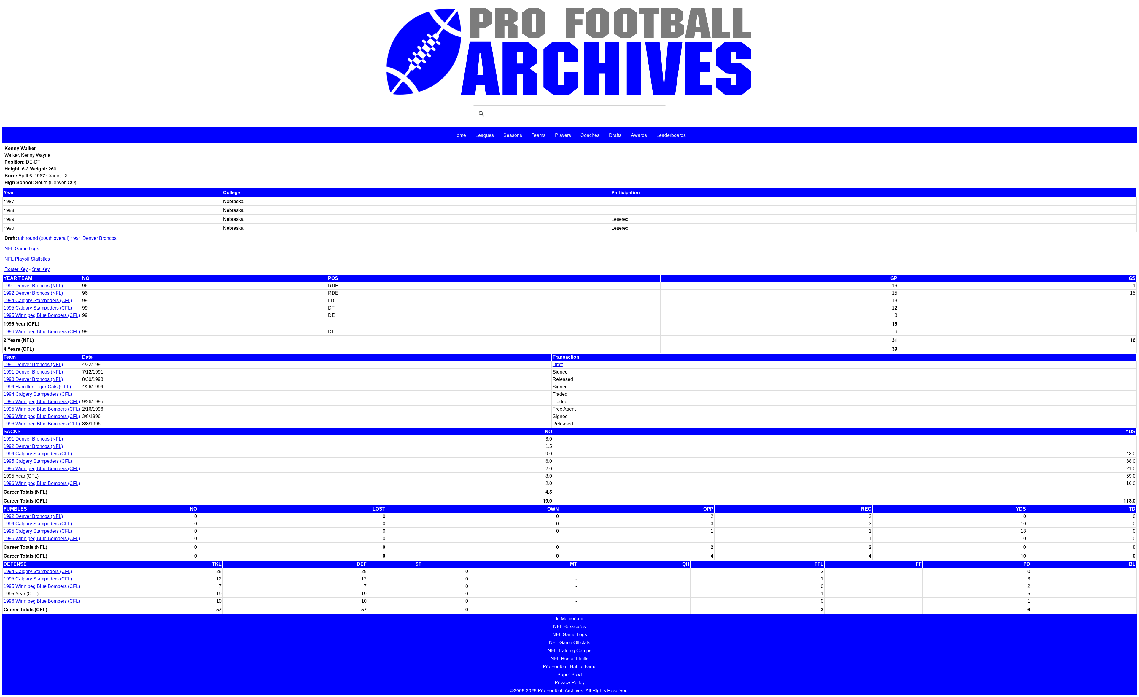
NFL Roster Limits (569, 658)
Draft (558, 364)
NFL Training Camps (569, 650)
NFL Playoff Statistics (27, 258)
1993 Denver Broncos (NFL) (33, 379)
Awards (639, 135)
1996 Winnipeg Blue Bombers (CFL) (42, 331)
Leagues (484, 135)
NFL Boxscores (569, 626)
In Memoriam (569, 618)
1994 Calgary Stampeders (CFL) (38, 300)
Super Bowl (569, 674)
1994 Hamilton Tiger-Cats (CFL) (37, 386)
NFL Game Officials (569, 642)
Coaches (589, 135)
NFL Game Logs (21, 248)
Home (459, 135)
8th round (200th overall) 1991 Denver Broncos (67, 238)
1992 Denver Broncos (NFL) (33, 293)
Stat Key (41, 269)
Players (563, 135)
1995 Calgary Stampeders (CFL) (38, 307)
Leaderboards (671, 135)
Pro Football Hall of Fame (569, 666)
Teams (538, 135)
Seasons (512, 135)
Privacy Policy (570, 682)
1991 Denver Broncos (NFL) (33, 285)
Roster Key (16, 269)
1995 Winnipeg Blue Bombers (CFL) (42, 315)
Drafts (615, 135)
